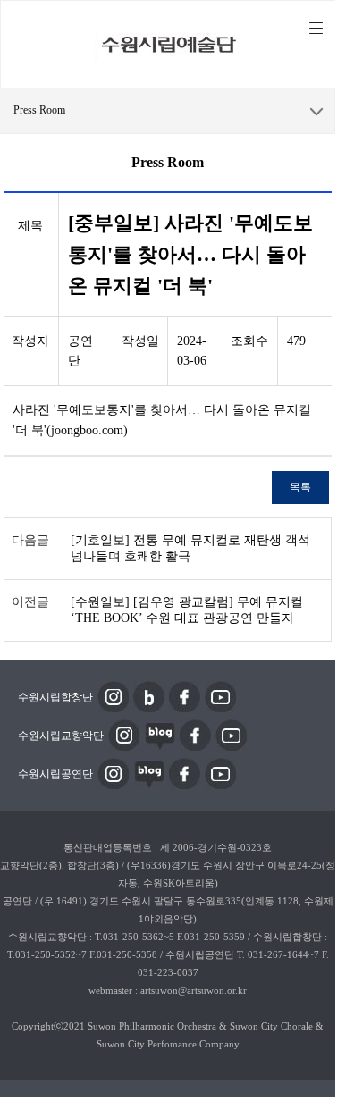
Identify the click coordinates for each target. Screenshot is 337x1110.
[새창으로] (113, 694)
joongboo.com (87, 430)
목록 (300, 487)
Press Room (39, 110)
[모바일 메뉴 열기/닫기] (315, 28)
